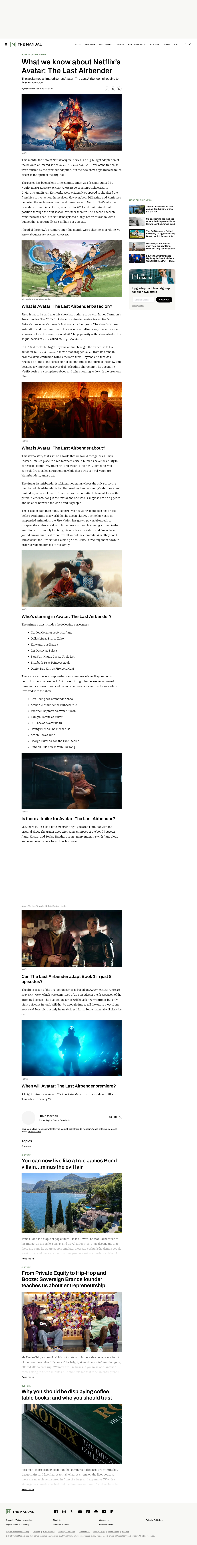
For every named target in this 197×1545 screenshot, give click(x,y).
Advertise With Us (61, 1524)
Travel (166, 44)
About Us (57, 1520)
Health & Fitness (136, 44)
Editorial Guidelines (154, 1520)
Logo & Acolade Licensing (17, 1524)
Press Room (113, 1532)
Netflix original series (67, 160)
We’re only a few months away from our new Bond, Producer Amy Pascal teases (160, 246)
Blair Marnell (29, 89)
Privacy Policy (138, 305)
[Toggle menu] (6, 44)
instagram (110, 1117)
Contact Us (104, 1520)
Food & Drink (105, 44)
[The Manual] (26, 44)
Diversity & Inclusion (66, 1532)
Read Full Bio (34, 1131)
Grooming (90, 44)
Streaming (27, 1146)
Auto (176, 44)
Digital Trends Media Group (17, 1532)
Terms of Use (84, 1532)
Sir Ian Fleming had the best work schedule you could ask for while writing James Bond (160, 221)
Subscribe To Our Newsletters (19, 1520)
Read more (28, 1258)
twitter (120, 1117)
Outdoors (154, 44)
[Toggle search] (190, 44)
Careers (36, 1532)
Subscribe (164, 299)
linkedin (115, 1117)
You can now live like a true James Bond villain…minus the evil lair (159, 209)
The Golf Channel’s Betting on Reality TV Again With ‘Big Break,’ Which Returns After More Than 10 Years (160, 235)
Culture (120, 44)
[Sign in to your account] (186, 44)
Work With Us (48, 1532)
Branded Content (106, 1524)
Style (78, 44)
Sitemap (125, 1532)
